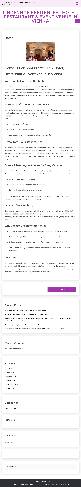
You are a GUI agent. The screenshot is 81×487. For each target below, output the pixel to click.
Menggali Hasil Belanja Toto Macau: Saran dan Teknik (26, 310)
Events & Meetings (9, 2)
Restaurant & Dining (33, 2)
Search (62, 289)
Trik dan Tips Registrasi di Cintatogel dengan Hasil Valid (27, 314)
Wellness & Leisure (9, 5)
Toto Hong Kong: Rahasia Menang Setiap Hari (23, 325)
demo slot (9, 442)
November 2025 (11, 384)
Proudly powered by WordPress (25, 484)
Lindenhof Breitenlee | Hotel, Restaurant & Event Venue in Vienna (40, 17)
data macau (9, 454)
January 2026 (10, 380)
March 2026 (9, 373)
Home (20, 2)
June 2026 (9, 369)
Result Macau (11, 467)
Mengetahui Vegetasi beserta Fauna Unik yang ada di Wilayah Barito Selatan (35, 328)
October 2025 (10, 388)
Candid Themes (62, 484)
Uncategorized (10, 408)
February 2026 (10, 376)
